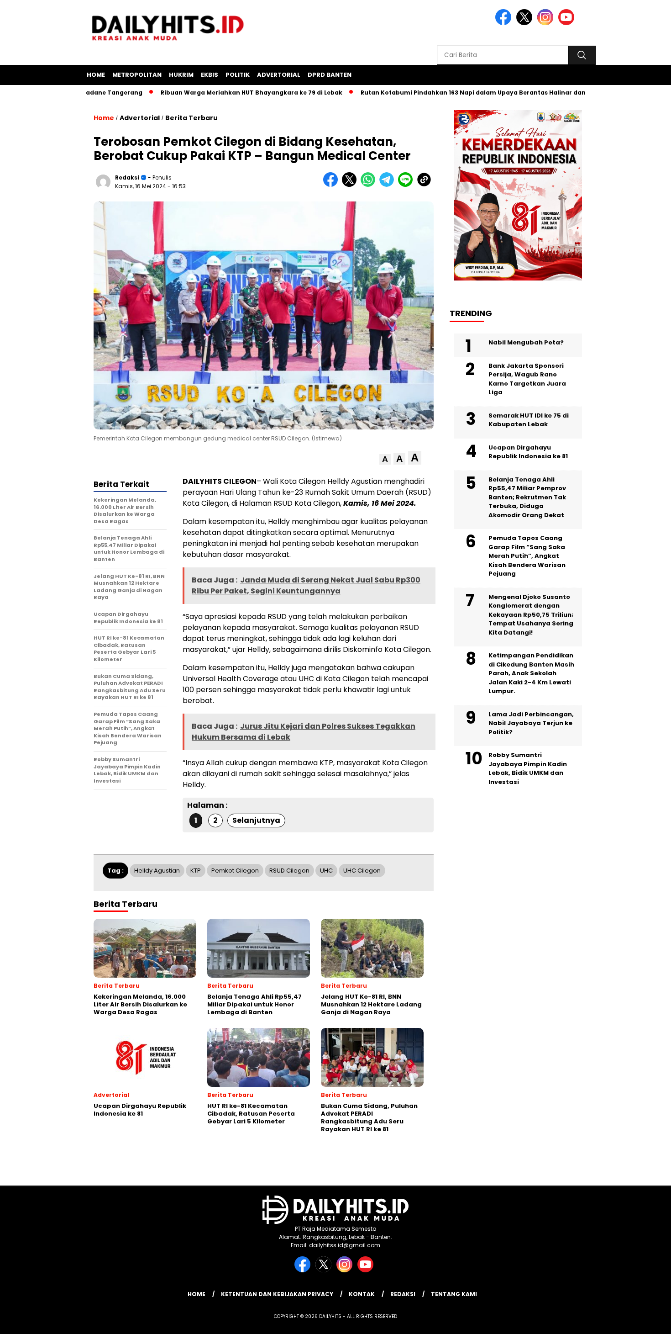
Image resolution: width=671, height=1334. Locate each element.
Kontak (362, 1294)
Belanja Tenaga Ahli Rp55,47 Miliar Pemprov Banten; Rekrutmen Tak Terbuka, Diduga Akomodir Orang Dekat (527, 497)
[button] (385, 459)
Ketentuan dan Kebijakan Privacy (277, 1294)
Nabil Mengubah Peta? (526, 343)
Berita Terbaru (191, 117)
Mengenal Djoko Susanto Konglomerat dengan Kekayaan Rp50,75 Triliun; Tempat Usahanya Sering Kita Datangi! (530, 615)
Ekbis (209, 74)
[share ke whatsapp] (370, 184)
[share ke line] (407, 184)
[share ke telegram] (388, 184)
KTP (195, 870)
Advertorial (278, 74)
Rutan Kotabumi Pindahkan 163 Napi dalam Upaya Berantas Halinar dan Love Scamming (468, 92)
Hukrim (181, 74)
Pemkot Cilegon (235, 870)
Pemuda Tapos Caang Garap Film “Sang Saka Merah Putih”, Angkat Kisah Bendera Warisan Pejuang (527, 556)
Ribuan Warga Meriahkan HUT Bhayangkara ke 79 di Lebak (220, 92)
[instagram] (546, 23)
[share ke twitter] (351, 184)
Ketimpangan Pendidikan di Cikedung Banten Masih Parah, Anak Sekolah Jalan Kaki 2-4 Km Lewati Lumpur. (531, 673)
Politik (237, 74)
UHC (326, 870)
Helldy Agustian (157, 870)
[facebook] (504, 23)
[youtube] (567, 23)
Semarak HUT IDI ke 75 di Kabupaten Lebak (528, 420)
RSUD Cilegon (289, 870)
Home (96, 74)
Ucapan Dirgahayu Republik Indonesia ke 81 (528, 452)
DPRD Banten (329, 74)
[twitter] (525, 23)
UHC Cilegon (362, 870)
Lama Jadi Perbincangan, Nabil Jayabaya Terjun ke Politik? (531, 723)
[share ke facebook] (332, 184)
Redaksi (127, 177)
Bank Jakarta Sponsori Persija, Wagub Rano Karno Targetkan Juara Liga (527, 379)
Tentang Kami (454, 1294)
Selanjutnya (256, 820)
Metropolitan (137, 74)
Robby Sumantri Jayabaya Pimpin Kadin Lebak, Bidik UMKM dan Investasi (527, 769)
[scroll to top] (643, 1319)
